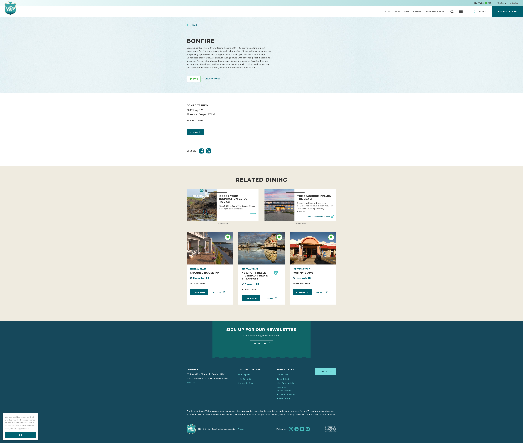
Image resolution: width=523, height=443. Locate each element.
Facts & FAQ (283, 379)
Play (388, 11)
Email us (191, 382)
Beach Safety (283, 398)
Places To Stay (245, 383)
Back (194, 25)
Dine (406, 11)
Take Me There (260, 343)
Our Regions (244, 375)
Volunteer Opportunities (284, 389)
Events (417, 11)
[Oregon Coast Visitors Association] (10, 8)
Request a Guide (507, 11)
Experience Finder (286, 394)
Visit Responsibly (285, 383)
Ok (20, 435)
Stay (397, 11)
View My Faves (212, 79)
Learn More (199, 292)
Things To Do (244, 379)
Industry (514, 3)
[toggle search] (452, 11)
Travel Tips (282, 375)
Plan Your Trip (434, 11)
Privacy (241, 429)
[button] (201, 151)
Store (482, 11)
